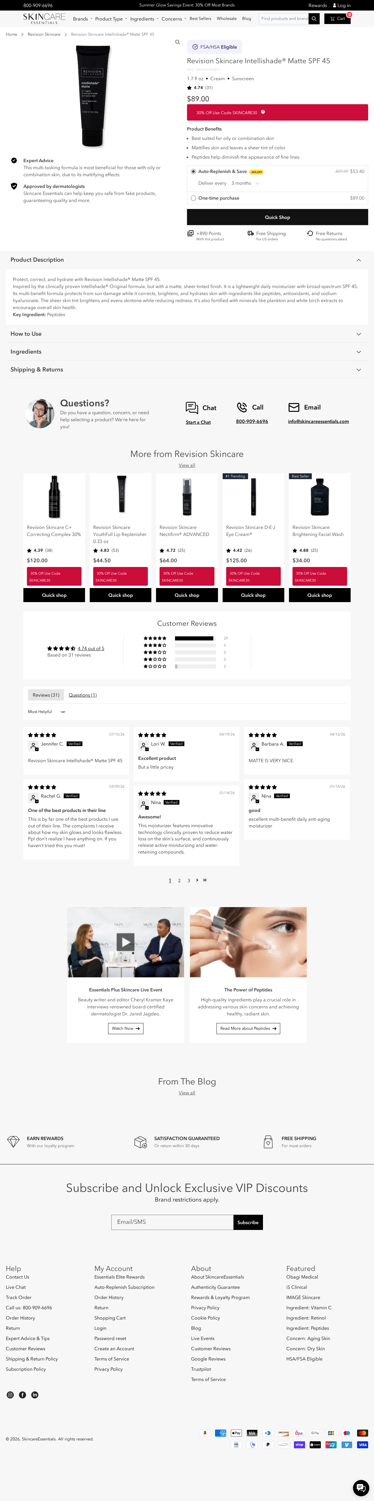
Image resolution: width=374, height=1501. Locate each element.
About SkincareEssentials (217, 1277)
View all (187, 465)
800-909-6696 (38, 5)
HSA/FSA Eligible (304, 1359)
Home (11, 34)
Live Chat (16, 1287)
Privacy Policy (108, 1369)
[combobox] (289, 18)
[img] (42, 735)
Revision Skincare (44, 34)
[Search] (177, 42)
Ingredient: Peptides (307, 1328)
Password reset (110, 1338)
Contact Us (17, 1277)
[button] (81, 19)
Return (13, 1328)
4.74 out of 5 (91, 648)
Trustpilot (201, 1369)
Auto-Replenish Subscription (124, 1287)
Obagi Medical (302, 1277)
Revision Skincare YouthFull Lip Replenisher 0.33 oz (120, 534)
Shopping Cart (110, 1318)
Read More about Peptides (245, 1028)
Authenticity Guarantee (215, 1287)
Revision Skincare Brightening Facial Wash (318, 530)
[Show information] (261, 111)
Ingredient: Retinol (306, 1318)
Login (100, 1328)
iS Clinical (296, 1287)
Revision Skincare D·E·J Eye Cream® (250, 530)
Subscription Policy (26, 1369)
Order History (20, 1318)
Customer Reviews (25, 1348)
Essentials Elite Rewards (119, 1277)
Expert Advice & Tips (28, 1338)
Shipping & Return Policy (32, 1359)
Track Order (19, 1297)
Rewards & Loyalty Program (220, 1297)
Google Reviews (208, 1359)
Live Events (202, 1338)
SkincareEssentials (39, 1439)
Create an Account (114, 1348)
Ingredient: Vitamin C (309, 1307)
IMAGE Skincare (303, 1297)
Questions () (83, 695)
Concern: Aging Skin (308, 1338)
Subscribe (248, 1222)
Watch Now (122, 1028)
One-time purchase (218, 198)
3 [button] (189, 880)
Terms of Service (111, 1359)
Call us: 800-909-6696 (29, 1307)
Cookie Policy (205, 1318)
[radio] (277, 178)
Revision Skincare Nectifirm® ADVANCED (184, 530)
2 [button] (179, 880)
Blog (196, 1328)
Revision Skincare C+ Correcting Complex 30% (54, 530)
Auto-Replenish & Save (230, 171)
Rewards (318, 5)
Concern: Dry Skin (305, 1348)
